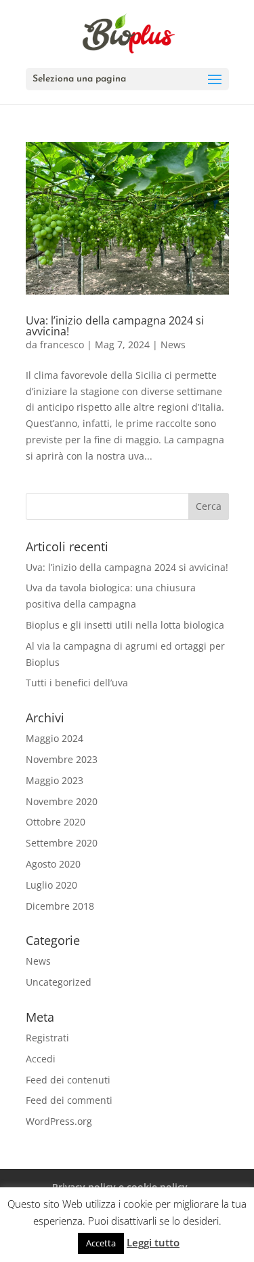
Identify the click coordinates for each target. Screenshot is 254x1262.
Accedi (41, 1058)
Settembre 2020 (62, 842)
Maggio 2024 (54, 738)
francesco (62, 344)
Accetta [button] (101, 1243)
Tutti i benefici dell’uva (77, 682)
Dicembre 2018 (60, 905)
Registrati (47, 1037)
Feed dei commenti (69, 1100)
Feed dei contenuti (68, 1079)
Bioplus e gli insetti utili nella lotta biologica (125, 624)
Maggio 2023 (54, 780)
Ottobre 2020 (55, 821)
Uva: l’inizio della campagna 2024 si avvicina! (115, 326)
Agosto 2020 (53, 863)
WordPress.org (59, 1121)
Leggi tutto (153, 1242)
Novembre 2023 (62, 759)
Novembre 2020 (62, 801)
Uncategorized (58, 982)
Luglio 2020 (51, 884)
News (173, 344)
